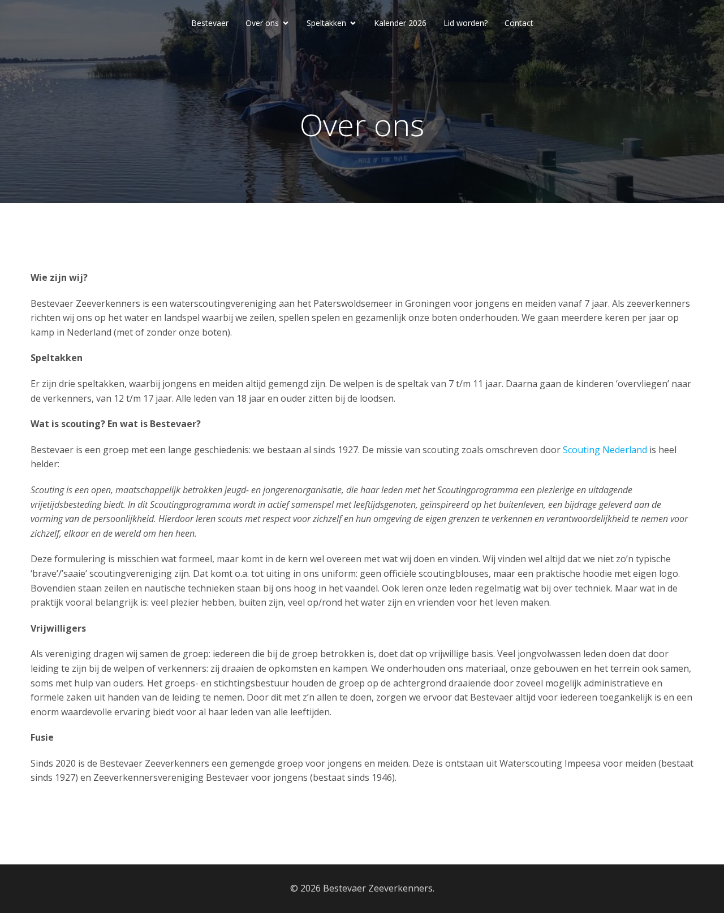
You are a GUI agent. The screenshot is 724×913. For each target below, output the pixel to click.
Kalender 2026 (400, 23)
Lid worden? (465, 23)
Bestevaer (210, 23)
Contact (519, 23)
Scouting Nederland (605, 450)
